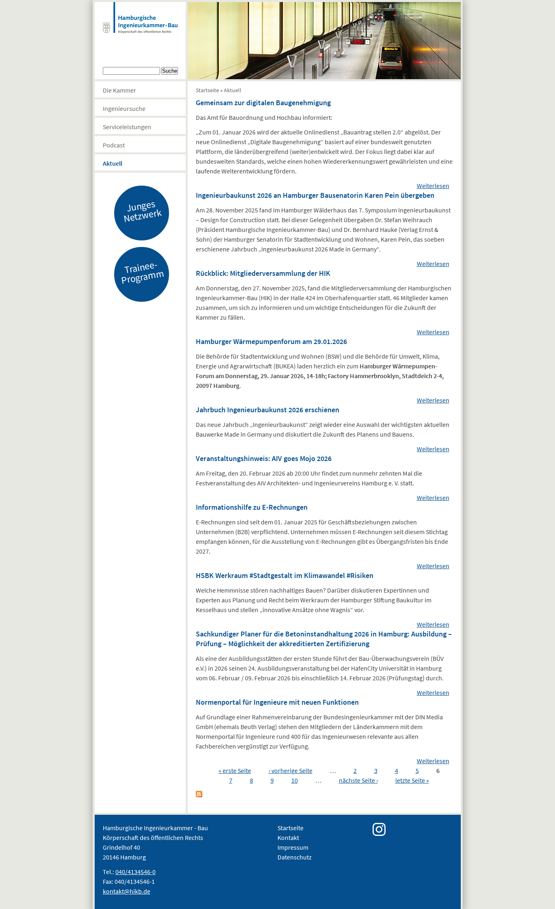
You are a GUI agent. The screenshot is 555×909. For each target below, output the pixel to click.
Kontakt (288, 837)
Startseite (207, 90)
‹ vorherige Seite (290, 770)
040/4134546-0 (135, 872)
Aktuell (112, 163)
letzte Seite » (412, 780)
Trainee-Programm (142, 272)
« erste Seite (235, 770)
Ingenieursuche (124, 108)
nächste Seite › (358, 780)
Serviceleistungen (127, 127)
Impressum (293, 847)
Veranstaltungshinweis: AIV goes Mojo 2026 (264, 458)
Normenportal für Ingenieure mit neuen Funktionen (277, 702)
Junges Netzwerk (142, 211)
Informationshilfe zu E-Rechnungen (252, 507)
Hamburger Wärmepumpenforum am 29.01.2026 (271, 341)
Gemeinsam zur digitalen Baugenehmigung (263, 102)
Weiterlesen (433, 186)
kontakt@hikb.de (126, 891)
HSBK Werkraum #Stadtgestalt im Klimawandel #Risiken (284, 575)
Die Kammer (119, 90)
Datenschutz (295, 857)
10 (294, 780)
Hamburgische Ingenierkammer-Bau (140, 26)
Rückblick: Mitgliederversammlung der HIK (263, 273)
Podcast (114, 145)
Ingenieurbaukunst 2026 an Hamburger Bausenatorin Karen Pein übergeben (315, 195)
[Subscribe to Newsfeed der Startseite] (199, 795)
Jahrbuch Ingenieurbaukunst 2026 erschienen (267, 409)
